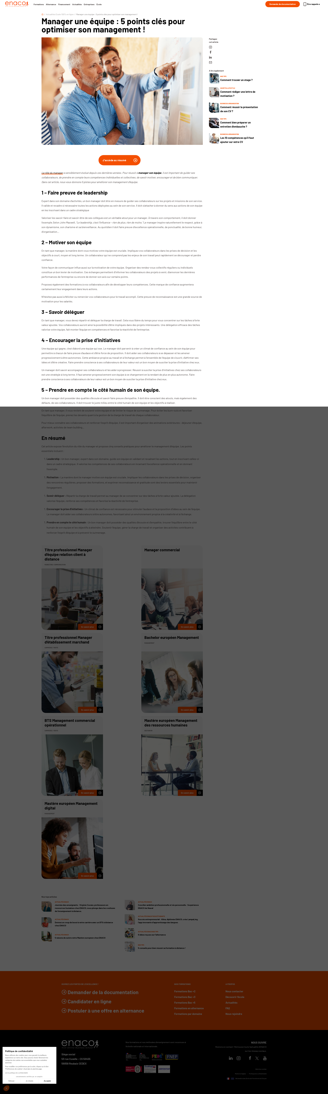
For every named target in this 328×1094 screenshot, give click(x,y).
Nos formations (182, 984)
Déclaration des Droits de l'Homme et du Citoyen (250, 1078)
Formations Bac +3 (184, 996)
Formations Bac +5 (184, 1002)
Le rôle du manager (52, 172)
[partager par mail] (210, 62)
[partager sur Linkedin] (210, 57)
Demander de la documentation (103, 992)
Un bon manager (70, 458)
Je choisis (29, 1081)
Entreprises (89, 4)
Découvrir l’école (234, 996)
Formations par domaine (188, 1013)
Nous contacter (234, 991)
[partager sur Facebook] (210, 52)
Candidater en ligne (89, 1001)
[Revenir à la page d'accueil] (16, 4)
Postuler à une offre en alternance (106, 1010)
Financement (64, 4)
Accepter (47, 1081)
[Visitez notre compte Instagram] (239, 1058)
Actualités (77, 4)
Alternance (51, 4)
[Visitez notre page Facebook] (250, 1058)
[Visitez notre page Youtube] (264, 1058)
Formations (39, 4)
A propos (230, 984)
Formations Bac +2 (184, 991)
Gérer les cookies (260, 1069)
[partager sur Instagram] (210, 47)
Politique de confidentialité (257, 1074)
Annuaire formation (260, 1082)
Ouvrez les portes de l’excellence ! (80, 984)
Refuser (11, 1081)
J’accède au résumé (114, 160)
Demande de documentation (282, 4)
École (99, 4)
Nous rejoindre (233, 1013)
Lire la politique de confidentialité (16, 1073)
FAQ (227, 1008)
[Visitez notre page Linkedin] (230, 1058)
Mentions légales (240, 1074)
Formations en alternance (189, 1008)
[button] (6, 1088)
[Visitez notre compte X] (257, 1058)
